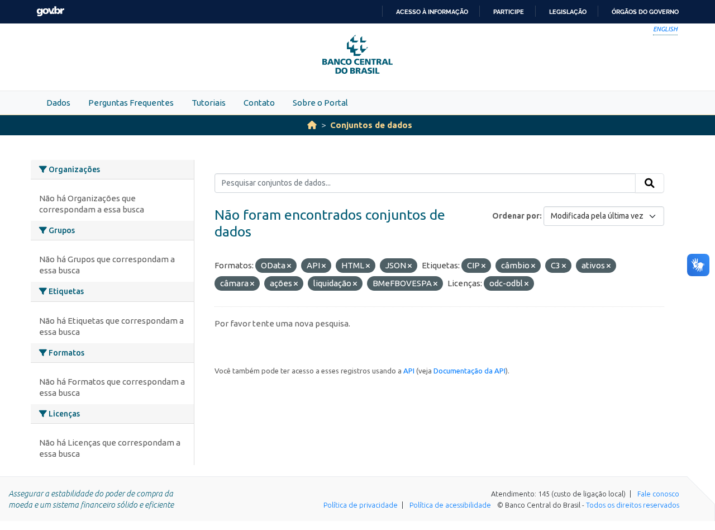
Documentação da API (469, 371)
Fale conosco (658, 494)
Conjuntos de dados (371, 125)
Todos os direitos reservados (632, 505)
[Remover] (289, 266)
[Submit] (649, 183)
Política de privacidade (360, 505)
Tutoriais (209, 102)
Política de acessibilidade (450, 505)
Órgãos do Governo (645, 12)
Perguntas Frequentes (131, 102)
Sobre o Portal (320, 102)
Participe (508, 12)
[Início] (312, 125)
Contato (259, 102)
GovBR (50, 11)
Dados (58, 102)
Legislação (568, 12)
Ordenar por (516, 215)
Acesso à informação (432, 12)
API (408, 371)
